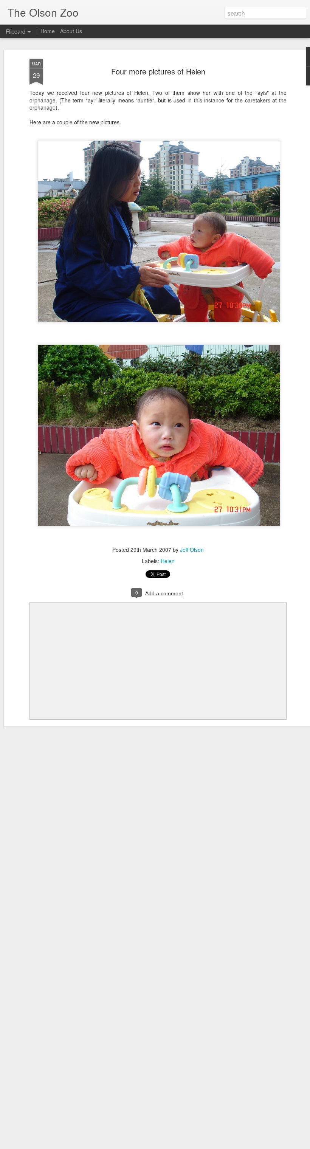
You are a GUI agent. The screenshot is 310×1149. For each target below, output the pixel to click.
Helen (168, 561)
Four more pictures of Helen (158, 71)
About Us (71, 31)
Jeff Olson (192, 549)
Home (47, 31)
